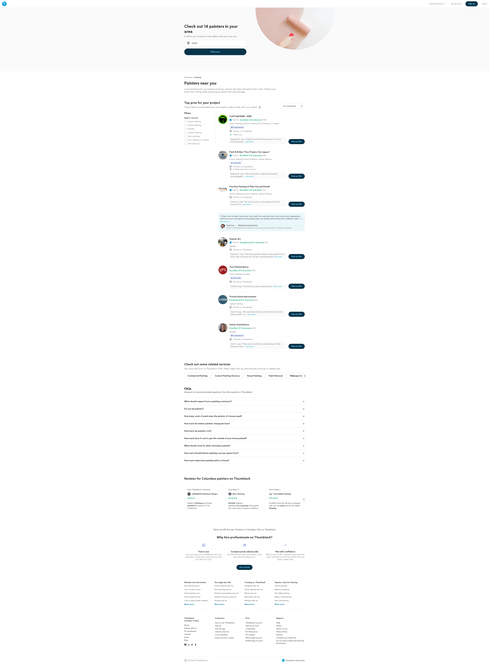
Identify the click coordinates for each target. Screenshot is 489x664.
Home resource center (224, 638)
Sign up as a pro (252, 626)
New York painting (282, 600)
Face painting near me (222, 589)
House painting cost (192, 593)
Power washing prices (192, 597)
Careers (187, 634)
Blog (186, 640)
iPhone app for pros (254, 638)
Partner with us (190, 628)
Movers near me (250, 593)
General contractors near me (225, 597)
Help (278, 623)
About (186, 625)
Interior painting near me (223, 586)
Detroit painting (281, 586)
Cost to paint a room (192, 589)
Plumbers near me (251, 600)
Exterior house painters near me (226, 593)
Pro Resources (252, 632)
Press (186, 637)
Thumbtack (188, 77)
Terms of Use (281, 629)
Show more (189, 604)
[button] (234, 120)
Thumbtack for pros (254, 623)
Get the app (220, 629)
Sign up (218, 626)
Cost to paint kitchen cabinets (196, 600)
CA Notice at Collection (286, 638)
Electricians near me (252, 597)
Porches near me (220, 600)
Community (250, 629)
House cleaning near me (253, 589)
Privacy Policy (281, 632)
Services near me (222, 632)
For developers (190, 631)
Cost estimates (221, 635)
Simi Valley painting (282, 593)
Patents (279, 635)
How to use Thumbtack (224, 623)
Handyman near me (251, 586)
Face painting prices (191, 586)
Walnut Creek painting (283, 597)
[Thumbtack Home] (4, 4)
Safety (279, 626)
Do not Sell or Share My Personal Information (290, 642)
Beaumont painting (282, 589)
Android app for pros (254, 641)
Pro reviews (250, 635)
